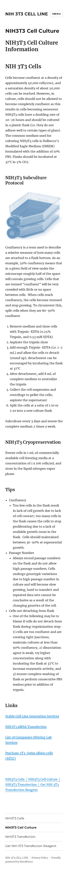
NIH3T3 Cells (14, 818)
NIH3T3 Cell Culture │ (44, 779)
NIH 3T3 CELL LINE (26, 14)
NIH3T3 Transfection (20, 837)
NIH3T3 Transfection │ (22, 784)
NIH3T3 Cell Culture (20, 827)
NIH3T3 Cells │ (16, 779)
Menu (56, 13)
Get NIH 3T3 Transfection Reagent (30, 846)
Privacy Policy (40, 857)
